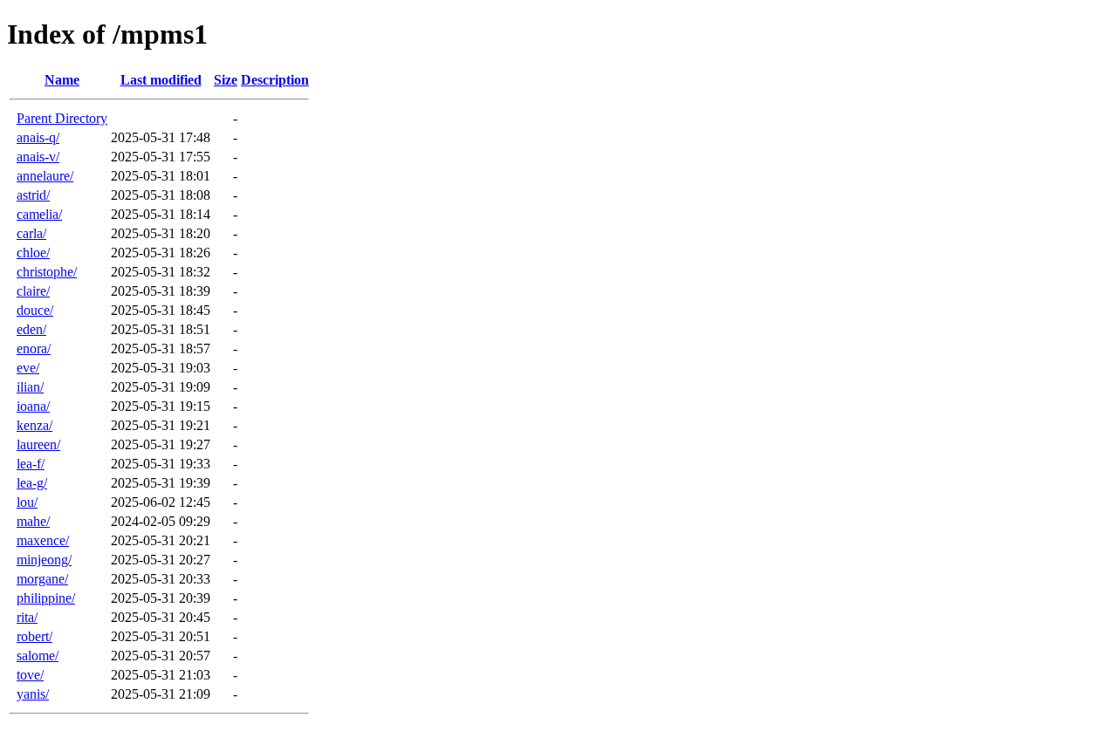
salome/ (37, 655)
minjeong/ (44, 559)
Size (225, 79)
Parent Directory (62, 118)
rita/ (27, 617)
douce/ (35, 310)
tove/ (30, 674)
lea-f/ (31, 463)
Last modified (161, 79)
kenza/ (34, 425)
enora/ (34, 348)
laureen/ (38, 444)
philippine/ (46, 598)
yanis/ (33, 694)
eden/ (31, 329)
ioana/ (33, 406)
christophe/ (47, 271)
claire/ (33, 291)
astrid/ (33, 195)
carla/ (31, 233)
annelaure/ (45, 175)
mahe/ (33, 521)
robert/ (34, 636)
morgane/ (42, 578)
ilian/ (30, 386)
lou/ (27, 502)
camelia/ (39, 214)
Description (275, 79)
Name (62, 79)
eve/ (28, 367)
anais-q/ (38, 137)
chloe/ (33, 252)
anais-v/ (38, 156)
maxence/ (43, 540)
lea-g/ (32, 482)
